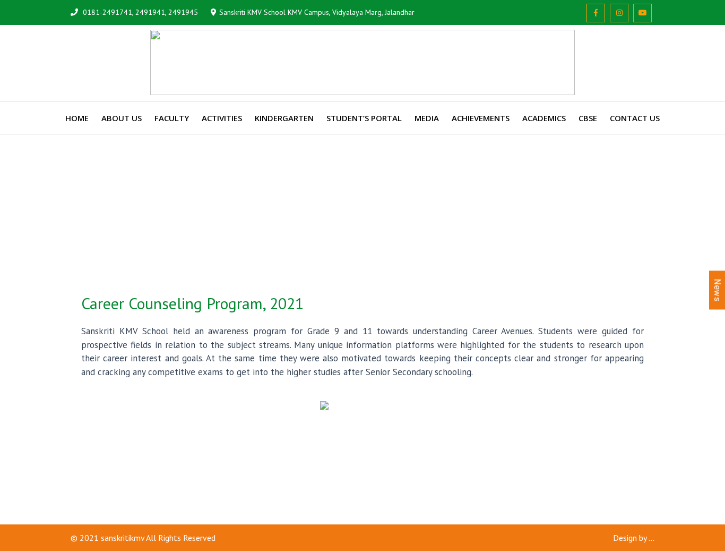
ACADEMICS (544, 118)
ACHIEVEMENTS (481, 118)
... (651, 537)
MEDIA (427, 118)
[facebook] (595, 13)
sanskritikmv (122, 537)
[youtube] (642, 13)
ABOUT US (121, 118)
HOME (77, 118)
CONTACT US (635, 118)
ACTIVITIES (222, 118)
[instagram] (619, 13)
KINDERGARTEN (284, 118)
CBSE (588, 118)
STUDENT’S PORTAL (364, 118)
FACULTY (171, 118)
